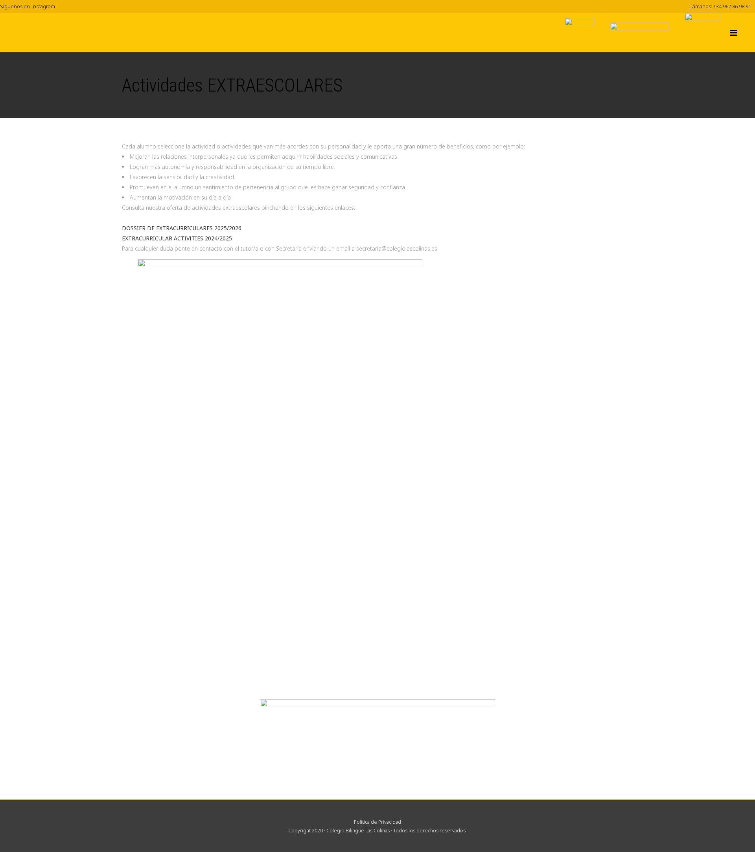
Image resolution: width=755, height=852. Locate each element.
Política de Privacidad (377, 822)
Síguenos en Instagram (27, 6)
